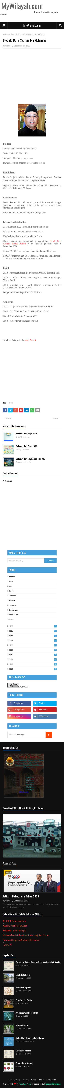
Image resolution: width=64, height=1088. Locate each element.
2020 (32, 655)
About (41, 1080)
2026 (32, 626)
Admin (7, 46)
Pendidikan (13, 615)
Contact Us (51, 1080)
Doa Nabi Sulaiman (23, 974)
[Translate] (49, 735)
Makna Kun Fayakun (23, 987)
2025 (32, 631)
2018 (32, 664)
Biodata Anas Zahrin (24, 1000)
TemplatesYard (25, 1084)
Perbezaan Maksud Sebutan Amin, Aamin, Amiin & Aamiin (38, 962)
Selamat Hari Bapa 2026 (26, 433)
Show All (8, 945)
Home (5, 35)
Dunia (11, 591)
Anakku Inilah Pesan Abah (15, 926)
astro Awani (30, 340)
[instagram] (19, 716)
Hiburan (12, 600)
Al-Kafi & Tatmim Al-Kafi (14, 921)
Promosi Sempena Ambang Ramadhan (21, 940)
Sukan (11, 619)
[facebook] (19, 703)
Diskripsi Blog (14, 1080)
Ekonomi (12, 596)
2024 (32, 636)
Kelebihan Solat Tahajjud (14, 930)
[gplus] (19, 709)
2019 (32, 659)
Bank (11, 581)
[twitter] (45, 703)
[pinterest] (45, 709)
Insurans (12, 605)
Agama (12, 577)
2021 (32, 650)
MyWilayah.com (32, 25)
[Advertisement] (32, 72)
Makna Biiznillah (22, 1025)
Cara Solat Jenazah (23, 1050)
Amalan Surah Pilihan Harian (27, 1012)
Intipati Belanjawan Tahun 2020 (21, 896)
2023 (32, 640)
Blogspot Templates (52, 1084)
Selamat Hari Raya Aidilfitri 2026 (30, 458)
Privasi (25, 1080)
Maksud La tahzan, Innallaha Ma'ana (30, 1038)
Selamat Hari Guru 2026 (26, 446)
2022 (32, 645)
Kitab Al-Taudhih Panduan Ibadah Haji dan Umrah (26, 935)
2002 (32, 669)
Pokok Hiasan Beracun (24, 1063)
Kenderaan (13, 610)
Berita (11, 35)
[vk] (45, 716)
